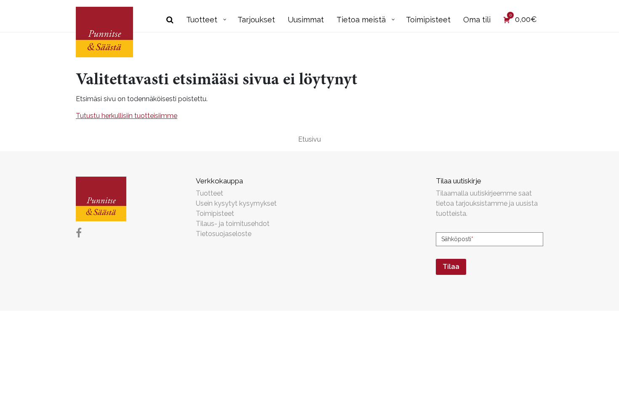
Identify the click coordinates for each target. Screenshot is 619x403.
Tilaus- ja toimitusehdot (232, 224)
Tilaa (451, 267)
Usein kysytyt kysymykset (236, 203)
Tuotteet (209, 193)
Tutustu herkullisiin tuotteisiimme (126, 116)
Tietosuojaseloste (223, 234)
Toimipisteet (215, 214)
